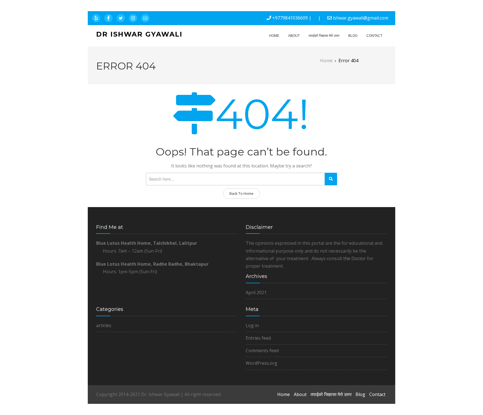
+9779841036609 (290, 18)
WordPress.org (261, 363)
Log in (252, 325)
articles (103, 325)
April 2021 (256, 292)
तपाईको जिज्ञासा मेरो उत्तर (324, 36)
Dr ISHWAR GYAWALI (139, 34)
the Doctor (354, 258)
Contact (374, 36)
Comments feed (262, 350)
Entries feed (258, 338)
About (294, 36)
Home (274, 36)
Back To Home (241, 193)
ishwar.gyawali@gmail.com (360, 18)
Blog (352, 36)
